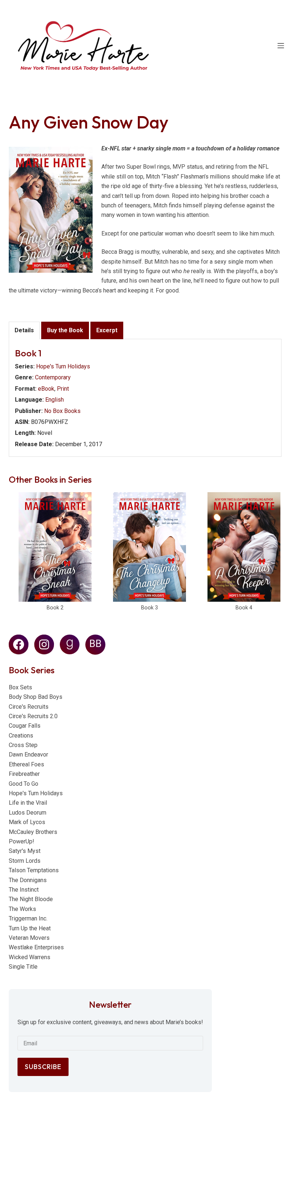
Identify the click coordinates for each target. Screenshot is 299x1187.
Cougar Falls (24, 725)
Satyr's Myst (24, 850)
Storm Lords (24, 860)
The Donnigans (28, 880)
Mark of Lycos (27, 822)
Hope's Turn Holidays (63, 366)
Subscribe (43, 1066)
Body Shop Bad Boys (35, 696)
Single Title (23, 966)
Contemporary (53, 377)
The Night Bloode (31, 899)
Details (24, 330)
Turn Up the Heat (30, 928)
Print (63, 388)
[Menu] (280, 45)
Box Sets (20, 687)
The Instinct (24, 889)
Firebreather (24, 773)
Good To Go (23, 783)
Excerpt (106, 330)
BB (95, 644)
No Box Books (62, 410)
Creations (21, 735)
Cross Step (23, 745)
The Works (22, 908)
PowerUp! (21, 841)
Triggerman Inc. (28, 918)
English (54, 399)
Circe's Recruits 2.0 (33, 716)
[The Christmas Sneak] (55, 547)
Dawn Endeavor (28, 754)
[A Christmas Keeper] (243, 547)
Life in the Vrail (28, 802)
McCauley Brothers (33, 831)
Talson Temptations (34, 870)
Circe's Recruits (28, 706)
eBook (46, 388)
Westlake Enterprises (36, 947)
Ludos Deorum (27, 812)
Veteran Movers (29, 937)
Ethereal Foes (26, 764)
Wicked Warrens (29, 957)
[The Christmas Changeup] (149, 547)
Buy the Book (65, 330)
